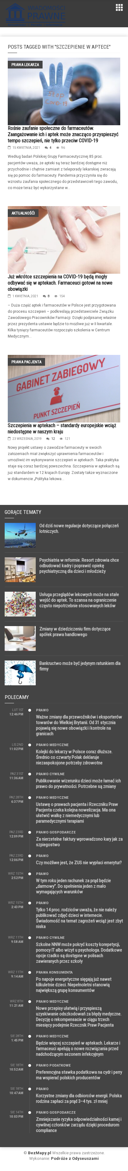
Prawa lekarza (25, 64)
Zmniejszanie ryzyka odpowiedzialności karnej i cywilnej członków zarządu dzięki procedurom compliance (78, 1124)
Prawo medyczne (52, 745)
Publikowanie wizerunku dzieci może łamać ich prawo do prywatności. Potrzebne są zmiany (78, 783)
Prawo (42, 710)
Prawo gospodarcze (55, 832)
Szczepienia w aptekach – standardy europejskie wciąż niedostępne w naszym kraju (62, 428)
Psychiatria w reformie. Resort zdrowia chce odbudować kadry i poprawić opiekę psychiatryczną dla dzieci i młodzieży (79, 565)
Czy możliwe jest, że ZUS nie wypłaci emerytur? (79, 862)
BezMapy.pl (39, 1153)
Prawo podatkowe (53, 1065)
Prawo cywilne (50, 774)
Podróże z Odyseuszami (75, 1158)
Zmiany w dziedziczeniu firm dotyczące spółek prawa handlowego (75, 631)
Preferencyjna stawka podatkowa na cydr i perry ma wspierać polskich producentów (79, 1074)
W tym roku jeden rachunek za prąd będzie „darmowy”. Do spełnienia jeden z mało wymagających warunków (73, 886)
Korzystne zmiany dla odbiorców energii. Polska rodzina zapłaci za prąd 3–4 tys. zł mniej (79, 1098)
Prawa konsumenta (54, 972)
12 (53, 438)
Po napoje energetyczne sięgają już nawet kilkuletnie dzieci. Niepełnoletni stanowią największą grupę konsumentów (74, 984)
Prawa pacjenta (26, 362)
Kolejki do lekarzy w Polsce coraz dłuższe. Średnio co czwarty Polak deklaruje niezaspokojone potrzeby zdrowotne (74, 757)
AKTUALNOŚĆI (23, 213)
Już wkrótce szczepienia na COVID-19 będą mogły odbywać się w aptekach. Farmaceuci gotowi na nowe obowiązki (60, 283)
